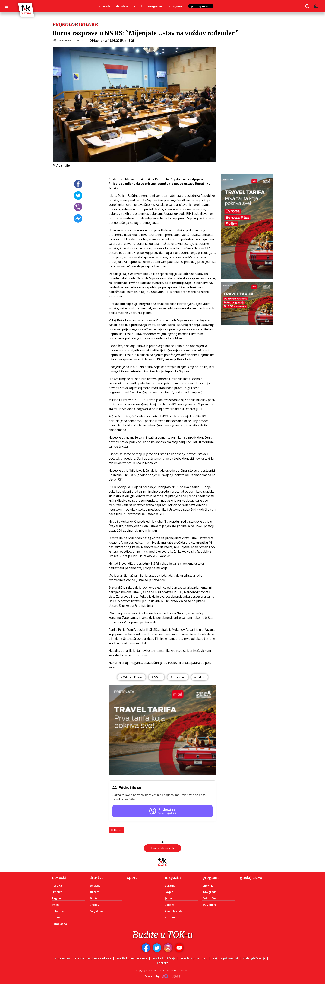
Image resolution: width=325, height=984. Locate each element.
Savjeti (169, 892)
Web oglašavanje (254, 958)
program (175, 6)
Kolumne (58, 911)
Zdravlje (170, 885)
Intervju (57, 917)
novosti (104, 6)
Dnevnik (207, 885)
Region (56, 898)
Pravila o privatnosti (194, 958)
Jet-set (169, 898)
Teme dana (59, 924)
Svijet (55, 904)
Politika (57, 885)
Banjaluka (96, 911)
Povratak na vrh (162, 848)
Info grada (209, 892)
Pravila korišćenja (164, 958)
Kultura (94, 892)
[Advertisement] (249, 114)
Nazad (118, 830)
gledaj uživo (200, 6)
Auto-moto (172, 917)
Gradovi (95, 904)
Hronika (57, 892)
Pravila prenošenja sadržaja (93, 958)
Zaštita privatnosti (225, 958)
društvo (122, 6)
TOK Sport (209, 904)
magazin (155, 6)
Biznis (93, 898)
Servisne (95, 885)
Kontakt (162, 963)
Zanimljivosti (173, 911)
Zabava (170, 904)
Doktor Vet (209, 898)
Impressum (62, 958)
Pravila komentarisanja (132, 958)
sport (138, 6)
